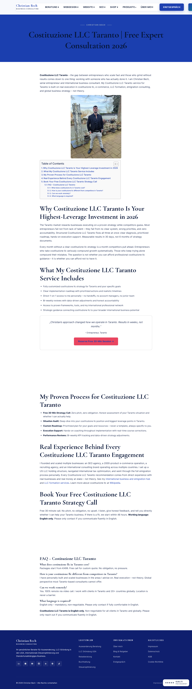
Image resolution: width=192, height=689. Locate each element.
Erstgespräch (171, 7)
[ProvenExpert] (52, 663)
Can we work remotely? (61, 193)
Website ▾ (89, 7)
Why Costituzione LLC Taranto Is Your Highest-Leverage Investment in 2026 (80, 168)
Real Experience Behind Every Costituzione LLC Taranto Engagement (77, 178)
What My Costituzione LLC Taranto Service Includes (69, 171)
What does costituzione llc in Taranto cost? (68, 188)
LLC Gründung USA (87, 651)
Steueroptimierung (87, 667)
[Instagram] (25, 663)
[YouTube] (32, 663)
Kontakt (116, 657)
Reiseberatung (85, 657)
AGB (150, 657)
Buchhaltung (84, 662)
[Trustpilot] (45, 663)
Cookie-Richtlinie (155, 662)
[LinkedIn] (18, 663)
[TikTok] (59, 663)
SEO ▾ (102, 7)
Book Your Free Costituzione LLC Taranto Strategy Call (70, 181)
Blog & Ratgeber (120, 651)
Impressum (153, 646)
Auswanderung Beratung (90, 646)
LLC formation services (56, 482)
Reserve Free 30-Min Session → (96, 341)
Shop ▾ (114, 7)
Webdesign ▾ (70, 7)
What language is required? (62, 196)
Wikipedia (115, 482)
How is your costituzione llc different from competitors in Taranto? (77, 191)
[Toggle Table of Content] (114, 164)
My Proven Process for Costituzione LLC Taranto (67, 175)
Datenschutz (154, 651)
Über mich (147, 7)
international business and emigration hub (128, 479)
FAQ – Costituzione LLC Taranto (61, 185)
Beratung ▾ (52, 7)
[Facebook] (38, 663)
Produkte (129, 7)
